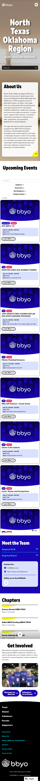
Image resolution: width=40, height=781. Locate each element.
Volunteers (7, 716)
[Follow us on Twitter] (6, 582)
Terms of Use (7, 753)
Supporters (7, 725)
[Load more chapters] (20, 634)
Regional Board (9, 555)
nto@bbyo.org (12, 568)
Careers (5, 745)
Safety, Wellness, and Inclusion (13, 740)
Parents (5, 720)
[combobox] (31, 779)
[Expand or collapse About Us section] (35, 154)
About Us (5, 736)
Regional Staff (8, 549)
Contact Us (6, 732)
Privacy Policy (7, 749)
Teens (4, 707)
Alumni (5, 712)
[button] (36, 4)
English (31, 779)
